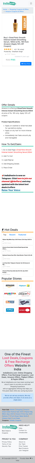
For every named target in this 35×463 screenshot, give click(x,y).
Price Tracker (23, 446)
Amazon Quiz (6, 418)
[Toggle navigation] (31, 3)
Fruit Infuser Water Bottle (19, 416)
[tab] (5, 235)
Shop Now (26, 64)
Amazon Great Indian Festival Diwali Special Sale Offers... (15, 248)
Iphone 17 (6, 416)
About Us (22, 442)
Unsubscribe (23, 432)
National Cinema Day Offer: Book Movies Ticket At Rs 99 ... (17, 255)
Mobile (12, 409)
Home (5, 9)
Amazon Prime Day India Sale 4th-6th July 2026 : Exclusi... (15, 271)
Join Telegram (23, 450)
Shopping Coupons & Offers (19, 9)
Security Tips (6, 446)
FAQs (20, 428)
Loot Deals (16, 418)
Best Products (23, 448)
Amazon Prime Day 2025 (23, 414)
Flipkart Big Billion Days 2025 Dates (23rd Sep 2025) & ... (17, 240)
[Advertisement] (17, 84)
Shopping (19, 409)
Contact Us (23, 430)
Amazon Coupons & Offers (14, 11)
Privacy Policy (7, 442)
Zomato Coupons (15, 420)
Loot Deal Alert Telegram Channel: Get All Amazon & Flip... (16, 263)
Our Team (22, 444)
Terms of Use (6, 444)
